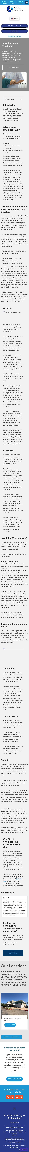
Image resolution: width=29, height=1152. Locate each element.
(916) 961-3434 (14, 1122)
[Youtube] (17, 1097)
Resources (14, 1135)
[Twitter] (12, 1097)
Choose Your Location (14, 36)
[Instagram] (21, 1097)
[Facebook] (8, 1097)
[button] (26, 2)
